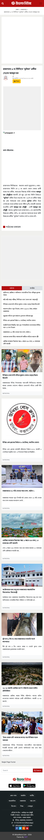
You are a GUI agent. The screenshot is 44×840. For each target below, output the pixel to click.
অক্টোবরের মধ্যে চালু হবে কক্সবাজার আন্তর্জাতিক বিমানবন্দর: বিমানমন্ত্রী (19, 590)
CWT (26, 837)
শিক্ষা (21, 806)
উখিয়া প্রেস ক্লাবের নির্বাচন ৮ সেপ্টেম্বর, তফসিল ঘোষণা (19, 320)
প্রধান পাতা (13, 796)
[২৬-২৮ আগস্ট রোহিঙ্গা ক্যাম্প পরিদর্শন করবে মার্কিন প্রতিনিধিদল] (22, 674)
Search (38, 770)
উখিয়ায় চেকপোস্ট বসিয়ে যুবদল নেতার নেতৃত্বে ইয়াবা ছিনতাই (21, 304)
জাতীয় (32, 796)
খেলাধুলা (30, 806)
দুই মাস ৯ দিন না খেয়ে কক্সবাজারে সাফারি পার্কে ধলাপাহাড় (19, 640)
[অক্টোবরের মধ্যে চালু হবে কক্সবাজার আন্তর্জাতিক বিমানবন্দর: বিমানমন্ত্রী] (22, 575)
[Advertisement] (22, 40)
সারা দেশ (32, 801)
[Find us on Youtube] (27, 828)
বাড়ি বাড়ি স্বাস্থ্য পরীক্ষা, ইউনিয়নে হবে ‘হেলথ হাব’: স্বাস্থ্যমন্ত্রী (20, 300)
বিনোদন (13, 806)
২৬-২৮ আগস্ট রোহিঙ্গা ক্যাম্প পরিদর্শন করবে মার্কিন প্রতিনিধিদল (20, 689)
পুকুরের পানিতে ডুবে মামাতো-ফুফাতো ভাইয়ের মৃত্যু (18, 316)
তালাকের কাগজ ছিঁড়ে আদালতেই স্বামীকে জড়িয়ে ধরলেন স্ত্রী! (21, 337)
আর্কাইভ (23, 796)
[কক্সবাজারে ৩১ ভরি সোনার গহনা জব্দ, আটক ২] (22, 476)
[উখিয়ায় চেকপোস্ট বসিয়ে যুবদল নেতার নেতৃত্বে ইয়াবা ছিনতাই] (22, 361)
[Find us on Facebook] (16, 828)
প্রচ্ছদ (17, 10)
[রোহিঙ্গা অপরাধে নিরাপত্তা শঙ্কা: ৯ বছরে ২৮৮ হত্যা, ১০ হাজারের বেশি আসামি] (22, 525)
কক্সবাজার (24, 10)
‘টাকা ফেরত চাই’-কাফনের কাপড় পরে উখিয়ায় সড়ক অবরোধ (20, 738)
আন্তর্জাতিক (12, 801)
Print (17, 81)
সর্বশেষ (12, 288)
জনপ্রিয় (32, 288)
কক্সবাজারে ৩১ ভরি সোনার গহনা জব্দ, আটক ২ (17, 332)
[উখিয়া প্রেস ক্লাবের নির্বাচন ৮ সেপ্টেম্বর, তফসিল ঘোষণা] (22, 419)
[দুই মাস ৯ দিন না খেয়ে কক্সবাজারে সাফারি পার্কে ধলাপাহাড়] (22, 624)
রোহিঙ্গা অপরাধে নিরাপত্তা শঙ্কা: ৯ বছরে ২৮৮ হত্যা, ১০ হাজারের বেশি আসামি (21, 541)
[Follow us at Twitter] (20, 828)
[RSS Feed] (23, 828)
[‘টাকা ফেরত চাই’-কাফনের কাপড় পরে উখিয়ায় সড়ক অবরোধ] (22, 723)
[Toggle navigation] (40, 3)
